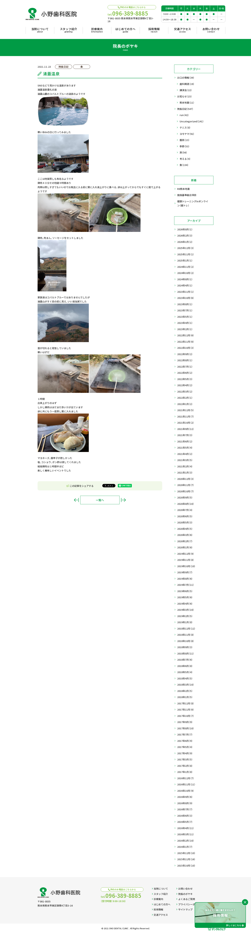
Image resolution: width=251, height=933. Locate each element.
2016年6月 (185, 815)
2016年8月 (185, 803)
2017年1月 (185, 772)
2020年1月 (185, 547)
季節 (185, 146)
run (184, 115)
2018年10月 (185, 641)
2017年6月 (185, 740)
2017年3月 (185, 759)
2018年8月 (185, 653)
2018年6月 (185, 666)
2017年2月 (185, 765)
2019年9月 (185, 572)
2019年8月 (185, 578)
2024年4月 (185, 285)
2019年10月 (186, 566)
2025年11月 (185, 254)
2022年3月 (185, 391)
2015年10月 (186, 865)
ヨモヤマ (187, 134)
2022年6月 (185, 372)
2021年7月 (185, 435)
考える (185, 158)
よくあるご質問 (186, 899)
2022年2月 (185, 397)
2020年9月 (185, 497)
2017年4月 (185, 753)
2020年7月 (185, 510)
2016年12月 (185, 778)
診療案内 (158, 899)
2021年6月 (185, 441)
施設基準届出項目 (186, 195)
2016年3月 (185, 834)
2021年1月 (185, 472)
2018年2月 (185, 691)
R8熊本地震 (183, 189)
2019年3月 (185, 609)
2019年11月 (185, 560)
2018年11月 (185, 634)
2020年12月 (185, 479)
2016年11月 (186, 784)
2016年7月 (185, 809)
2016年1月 (185, 846)
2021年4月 (185, 454)
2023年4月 (185, 322)
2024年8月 (185, 279)
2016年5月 (185, 821)
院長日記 (185, 109)
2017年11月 (185, 709)
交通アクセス (161, 914)
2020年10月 (185, 491)
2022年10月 (185, 347)
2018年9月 (185, 647)
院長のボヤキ (185, 894)
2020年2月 (185, 541)
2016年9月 (185, 797)
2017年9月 (185, 722)
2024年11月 (185, 266)
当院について (161, 888)
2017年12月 (185, 703)
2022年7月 (185, 366)
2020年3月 (185, 535)
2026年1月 (185, 242)
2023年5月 (185, 316)
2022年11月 (185, 341)
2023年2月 (185, 329)
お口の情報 (185, 77)
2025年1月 (185, 260)
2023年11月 (185, 291)
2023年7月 (185, 310)
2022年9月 (185, 354)
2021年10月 (185, 422)
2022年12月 (185, 335)
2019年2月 (185, 616)
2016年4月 (185, 828)
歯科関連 (187, 84)
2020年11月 (185, 485)
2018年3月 (185, 684)
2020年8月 (185, 503)
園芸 (185, 140)
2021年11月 (185, 416)
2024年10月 (185, 273)
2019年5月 (185, 597)
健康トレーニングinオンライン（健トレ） (192, 203)
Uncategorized (192, 121)
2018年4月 (185, 678)
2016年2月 (185, 840)
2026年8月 (185, 229)
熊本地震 (187, 102)
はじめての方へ (162, 904)
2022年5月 (185, 379)
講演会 (186, 90)
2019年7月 (185, 584)
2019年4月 (185, 603)
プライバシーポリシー (190, 904)
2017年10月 (185, 716)
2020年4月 (185, 528)
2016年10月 (185, 790)
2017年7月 (185, 734)
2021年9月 (185, 429)
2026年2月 (185, 235)
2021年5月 (185, 447)
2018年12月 (186, 628)
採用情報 (158, 909)
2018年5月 (185, 672)
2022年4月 (185, 385)
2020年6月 (185, 516)
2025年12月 (185, 248)
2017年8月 (185, 728)
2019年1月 (185, 622)
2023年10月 (185, 298)
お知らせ (184, 96)
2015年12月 (186, 853)
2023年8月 (185, 304)
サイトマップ (185, 909)
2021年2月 (185, 466)
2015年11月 (186, 859)
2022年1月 (185, 404)
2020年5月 (185, 522)
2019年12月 (185, 553)
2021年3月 (185, 460)
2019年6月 (185, 591)
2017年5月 (185, 747)
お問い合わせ (185, 888)
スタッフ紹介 (161, 894)
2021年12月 (185, 410)
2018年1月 (185, 697)
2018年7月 (185, 659)
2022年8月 (185, 360)
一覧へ (100, 500)
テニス (185, 127)
